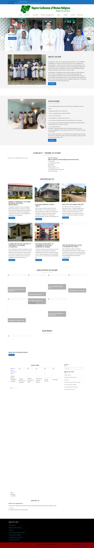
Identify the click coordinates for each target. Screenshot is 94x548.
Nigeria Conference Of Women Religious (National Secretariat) (20, 203)
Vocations (35, 15)
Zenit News (66, 379)
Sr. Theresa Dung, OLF (36, 301)
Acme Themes (83, 544)
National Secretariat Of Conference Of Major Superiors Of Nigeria (44, 245)
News (58, 15)
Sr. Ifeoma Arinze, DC (35, 294)
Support (66, 15)
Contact (72, 15)
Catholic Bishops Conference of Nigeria (72, 382)
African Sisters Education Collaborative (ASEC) (72, 246)
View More (52, 83)
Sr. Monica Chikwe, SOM (16, 320)
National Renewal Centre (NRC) (44, 205)
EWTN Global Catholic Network (70, 377)
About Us (26, 15)
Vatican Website (67, 375)
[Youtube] (9, 545)
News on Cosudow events (18, 352)
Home (20, 15)
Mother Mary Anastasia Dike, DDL (17, 290)
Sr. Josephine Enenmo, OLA (56, 287)
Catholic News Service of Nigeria (70, 387)
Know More (12, 38)
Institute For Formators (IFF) (73, 204)
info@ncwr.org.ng (23, 1)
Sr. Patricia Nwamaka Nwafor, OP (56, 314)
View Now (11, 355)
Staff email (80, 15)
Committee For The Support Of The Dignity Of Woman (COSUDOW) (20, 245)
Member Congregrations (47, 15)
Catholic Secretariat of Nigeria (70, 384)
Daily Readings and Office (69, 389)
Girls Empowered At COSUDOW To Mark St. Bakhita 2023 (27, 3)
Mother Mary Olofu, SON (77, 291)
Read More (52, 140)
